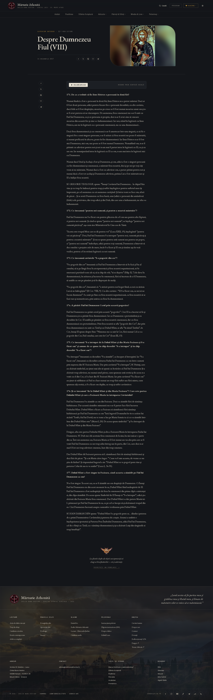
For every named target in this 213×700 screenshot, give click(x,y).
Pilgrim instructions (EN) (110, 627)
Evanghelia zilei (45, 623)
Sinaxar (42, 635)
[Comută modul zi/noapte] (202, 6)
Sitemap (161, 670)
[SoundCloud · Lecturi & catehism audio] (195, 694)
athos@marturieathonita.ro (69, 667)
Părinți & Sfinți (118, 14)
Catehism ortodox (16, 631)
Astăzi (57, 14)
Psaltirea (69, 14)
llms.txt (160, 674)
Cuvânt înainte (137, 623)
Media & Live (137, 14)
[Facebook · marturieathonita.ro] (165, 694)
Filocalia (111, 677)
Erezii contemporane (17, 635)
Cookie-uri (74, 693)
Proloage (43, 631)
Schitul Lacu (105, 635)
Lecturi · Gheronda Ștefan (80, 631)
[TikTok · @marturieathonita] (183, 694)
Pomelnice (112, 684)
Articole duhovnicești (17, 623)
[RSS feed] (201, 694)
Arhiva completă (16, 639)
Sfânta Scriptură (86, 14)
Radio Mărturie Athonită (79, 627)
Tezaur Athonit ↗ (138, 647)
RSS (159, 667)
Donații (134, 635)
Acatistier (112, 680)
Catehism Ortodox (46, 31)
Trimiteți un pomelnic (106, 567)
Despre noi (136, 627)
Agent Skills (162, 680)
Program (176, 6)
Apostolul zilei (45, 627)
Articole (102, 14)
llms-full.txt (162, 677)
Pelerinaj (153, 14)
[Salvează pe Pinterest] (88, 59)
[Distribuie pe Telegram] (98, 59)
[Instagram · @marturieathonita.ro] (171, 694)
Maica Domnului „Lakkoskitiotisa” (121, 667)
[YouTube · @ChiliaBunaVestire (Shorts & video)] (177, 694)
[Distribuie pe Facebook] (78, 59)
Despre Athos (106, 631)
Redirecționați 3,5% (139, 639)
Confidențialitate (58, 693)
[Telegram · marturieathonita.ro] (189, 694)
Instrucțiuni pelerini (108, 623)
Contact (135, 631)
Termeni (43, 693)
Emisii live (74, 623)
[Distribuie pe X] (83, 59)
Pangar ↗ (135, 643)
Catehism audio (76, 635)
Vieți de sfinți (14, 627)
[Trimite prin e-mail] (93, 59)
